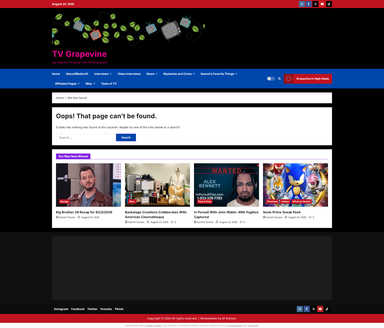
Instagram (61, 309)
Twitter (92, 309)
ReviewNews (208, 318)
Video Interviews (129, 73)
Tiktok (119, 309)
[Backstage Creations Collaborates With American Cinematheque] (157, 185)
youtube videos (235, 325)
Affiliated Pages (66, 83)
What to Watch (301, 201)
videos (285, 201)
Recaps (64, 201)
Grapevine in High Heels (312, 78)
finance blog (253, 325)
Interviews (101, 73)
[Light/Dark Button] (271, 79)
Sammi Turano (67, 217)
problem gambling (154, 325)
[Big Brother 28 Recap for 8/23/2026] (88, 185)
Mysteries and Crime (177, 73)
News (150, 73)
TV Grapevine (79, 54)
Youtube (106, 309)
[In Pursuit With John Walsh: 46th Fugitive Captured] (226, 185)
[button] (279, 78)
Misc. (132, 201)
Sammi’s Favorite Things (217, 73)
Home (56, 73)
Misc (89, 83)
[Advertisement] (176, 268)
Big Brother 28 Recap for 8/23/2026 (84, 212)
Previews (272, 201)
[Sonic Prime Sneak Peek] (295, 185)
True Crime (204, 201)
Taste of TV (109, 83)
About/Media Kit (77, 73)
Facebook (78, 309)
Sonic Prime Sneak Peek (282, 212)
